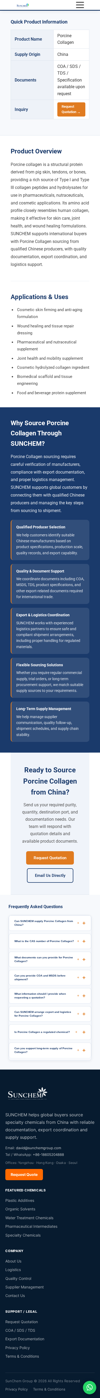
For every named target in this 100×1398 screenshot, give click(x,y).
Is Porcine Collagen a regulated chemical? (45, 1032)
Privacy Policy (17, 1347)
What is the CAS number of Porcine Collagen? (46, 941)
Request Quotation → (71, 109)
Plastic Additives (19, 1200)
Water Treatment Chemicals (29, 1217)
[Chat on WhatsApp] (89, 1387)
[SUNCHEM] (28, 1093)
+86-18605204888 (48, 1154)
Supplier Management (24, 1287)
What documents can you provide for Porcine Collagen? (46, 959)
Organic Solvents (20, 1209)
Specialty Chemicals (23, 1235)
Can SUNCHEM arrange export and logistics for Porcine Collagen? (46, 1013)
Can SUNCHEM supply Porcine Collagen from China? (46, 923)
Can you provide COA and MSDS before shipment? (46, 977)
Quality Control (18, 1278)
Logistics (13, 1269)
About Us (13, 1261)
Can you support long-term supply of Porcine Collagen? (46, 1050)
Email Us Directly (50, 875)
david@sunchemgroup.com (38, 1148)
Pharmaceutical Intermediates (31, 1226)
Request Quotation (50, 857)
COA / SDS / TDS (20, 1330)
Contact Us (15, 1295)
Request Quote (24, 1174)
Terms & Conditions (22, 1356)
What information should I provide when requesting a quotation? (46, 995)
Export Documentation (24, 1339)
